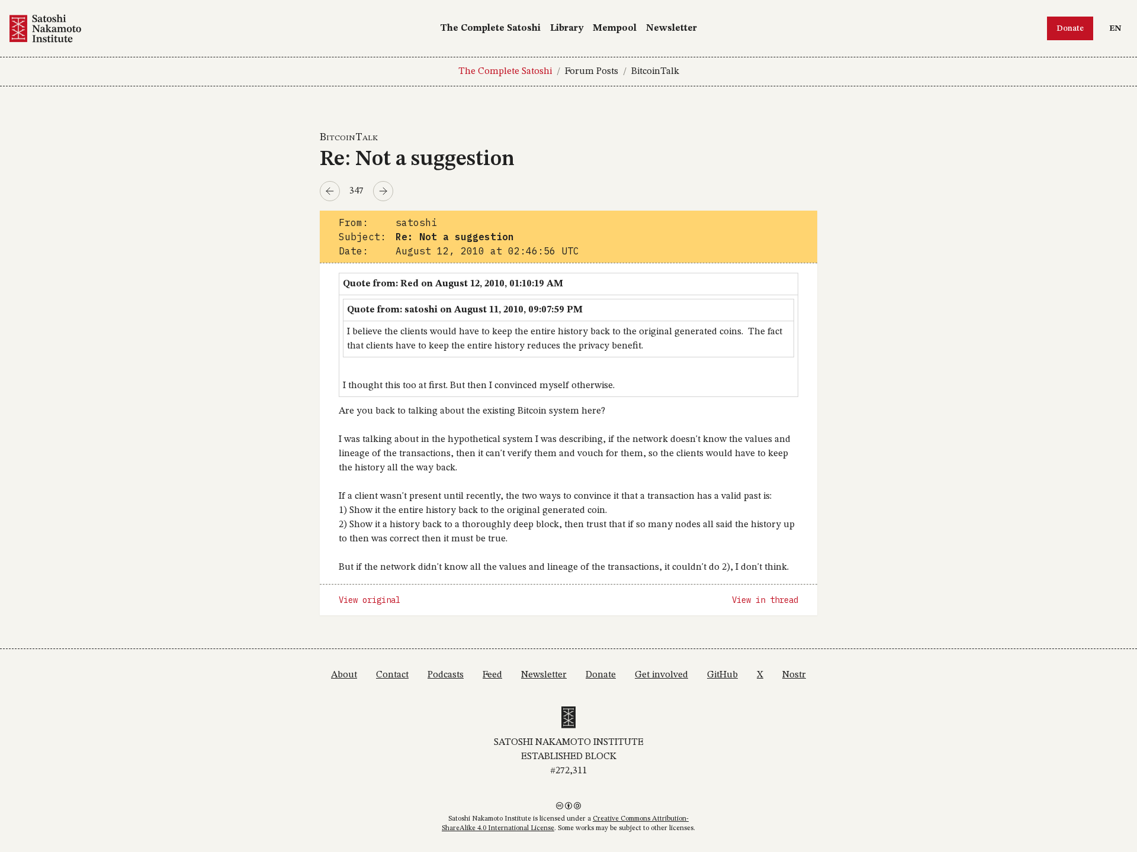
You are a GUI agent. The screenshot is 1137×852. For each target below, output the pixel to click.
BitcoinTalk (655, 71)
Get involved (661, 675)
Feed (492, 675)
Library (566, 28)
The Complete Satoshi (490, 28)
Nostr (794, 675)
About (344, 675)
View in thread (765, 600)
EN (1118, 28)
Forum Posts (591, 71)
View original (369, 600)
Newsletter (671, 28)
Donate (1070, 28)
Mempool (615, 28)
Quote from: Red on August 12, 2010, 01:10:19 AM (453, 284)
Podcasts (446, 675)
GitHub (722, 675)
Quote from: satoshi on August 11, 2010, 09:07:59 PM (465, 310)
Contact (392, 675)
